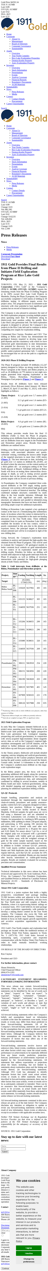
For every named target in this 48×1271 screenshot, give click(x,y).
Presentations (17, 72)
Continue (5, 1269)
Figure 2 (39, 379)
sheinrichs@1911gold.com (12, 975)
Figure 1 (27, 379)
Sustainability (17, 48)
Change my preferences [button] (28, 1260)
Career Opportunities (15, 104)
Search (4, 108)
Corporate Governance (21, 46)
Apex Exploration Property (23, 63)
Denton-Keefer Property (22, 60)
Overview (16, 53)
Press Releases (18, 92)
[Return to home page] (24, 1165)
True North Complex (20, 56)
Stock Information (19, 70)
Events (14, 75)
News (8, 89)
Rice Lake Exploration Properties (26, 58)
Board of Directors (19, 44)
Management (17, 41)
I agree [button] (29, 1248)
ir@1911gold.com (8, 1212)
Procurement (17, 101)
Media (14, 94)
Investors (10, 65)
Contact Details (18, 99)
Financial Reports (19, 80)
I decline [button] (29, 1253)
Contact (9, 96)
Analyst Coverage (19, 77)
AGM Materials (18, 84)
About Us (16, 39)
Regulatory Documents (21, 82)
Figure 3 (6, 459)
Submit (5, 1152)
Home (9, 34)
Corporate (10, 36)
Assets (9, 51)
